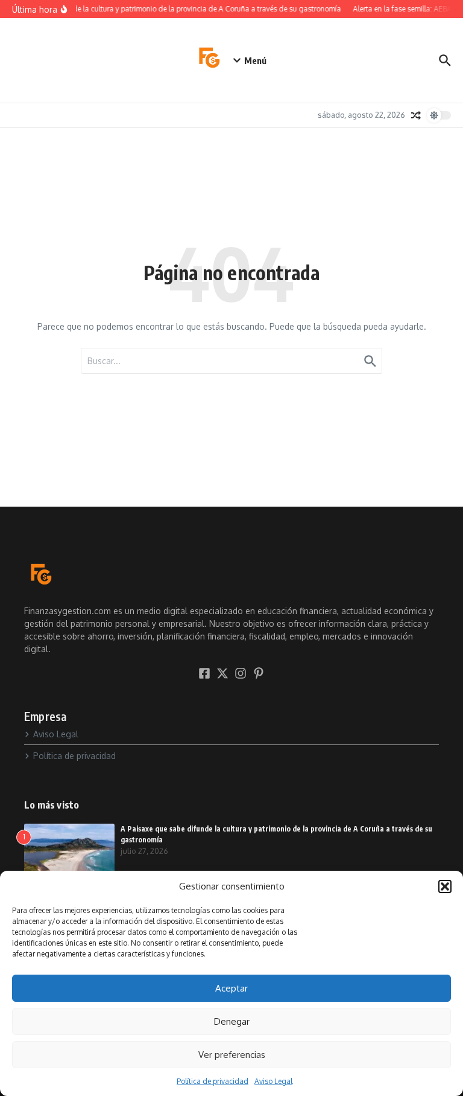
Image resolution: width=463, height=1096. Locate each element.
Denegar (232, 1021)
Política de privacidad (212, 1081)
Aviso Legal (273, 1081)
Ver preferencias (231, 1054)
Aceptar (231, 988)
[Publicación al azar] (416, 115)
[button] (445, 886)
